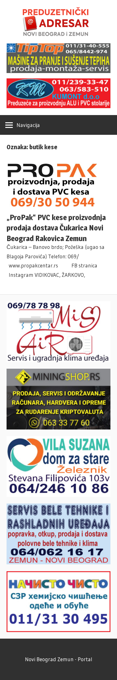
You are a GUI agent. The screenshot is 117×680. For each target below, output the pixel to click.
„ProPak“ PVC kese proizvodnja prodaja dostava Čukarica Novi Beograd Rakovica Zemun (56, 228)
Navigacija (28, 125)
